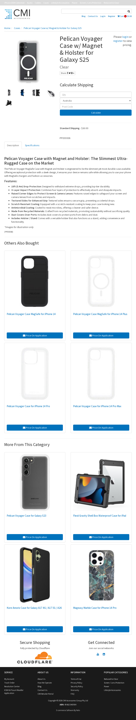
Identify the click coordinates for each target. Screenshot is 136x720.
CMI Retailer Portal (45, 693)
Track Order (9, 682)
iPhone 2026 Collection (14, 2)
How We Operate (45, 682)
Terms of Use (76, 679)
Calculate (96, 112)
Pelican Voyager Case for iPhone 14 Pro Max (97, 406)
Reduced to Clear (111, 2)
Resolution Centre (11, 686)
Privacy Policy (76, 682)
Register (111, 16)
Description (13, 145)
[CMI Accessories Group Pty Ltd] (17, 13)
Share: (64, 73)
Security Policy (77, 686)
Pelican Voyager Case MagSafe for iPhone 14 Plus (100, 314)
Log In (103, 16)
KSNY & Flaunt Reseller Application (13, 691)
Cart (126, 16)
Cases (46, 2)
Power (74, 2)
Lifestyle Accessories (60, 2)
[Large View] (8, 92)
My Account (9, 679)
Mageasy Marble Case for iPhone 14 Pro (95, 607)
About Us (41, 679)
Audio (29, 2)
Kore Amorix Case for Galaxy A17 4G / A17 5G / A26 (34, 607)
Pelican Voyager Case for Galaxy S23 (26, 515)
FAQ (72, 693)
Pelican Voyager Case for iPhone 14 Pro (28, 406)
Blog (83, 16)
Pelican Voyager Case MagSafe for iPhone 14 (31, 314)
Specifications (32, 145)
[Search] (129, 11)
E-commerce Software (64, 710)
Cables (38, 2)
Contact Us (93, 16)
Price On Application (36, 335)
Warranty (75, 690)
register (118, 41)
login (125, 37)
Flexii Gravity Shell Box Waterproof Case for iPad (99, 515)
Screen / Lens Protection (90, 2)
